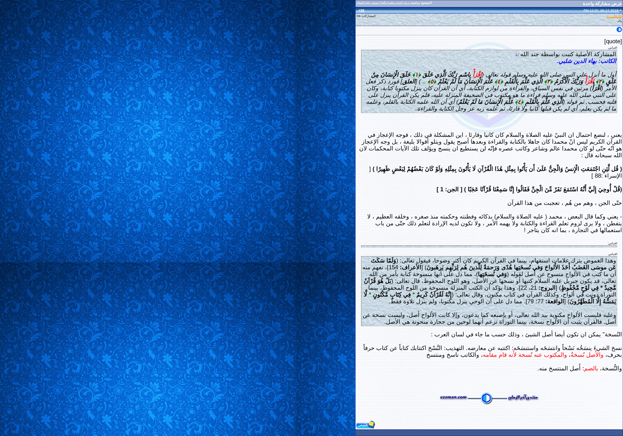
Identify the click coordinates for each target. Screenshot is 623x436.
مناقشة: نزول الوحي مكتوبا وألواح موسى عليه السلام (388, 2)
